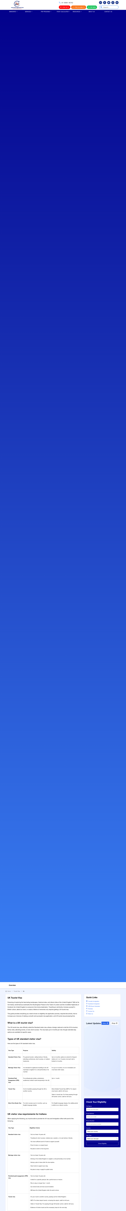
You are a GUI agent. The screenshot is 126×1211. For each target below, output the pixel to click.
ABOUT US (92, 11)
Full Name (89, 1106)
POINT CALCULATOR (63, 11)
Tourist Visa (17, 991)
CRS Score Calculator (94, 1006)
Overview (12, 985)
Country (88, 1128)
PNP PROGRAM (45, 11)
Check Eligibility (102, 1143)
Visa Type (99, 505)
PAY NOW (93, 7)
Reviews (90, 1009)
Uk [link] (23, 991)
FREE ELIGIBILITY (79, 7)
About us (90, 1014)
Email (98, 491)
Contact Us (91, 1011)
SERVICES (28, 11)
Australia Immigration (94, 1004)
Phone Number (79, 498)
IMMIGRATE (12, 11)
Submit (96, 512)
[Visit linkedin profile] (117, 2)
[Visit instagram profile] (112, 2)
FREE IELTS (65, 7)
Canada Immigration (93, 1001)
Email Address (90, 1113)
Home (9, 991)
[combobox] (85, 507)
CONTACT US (108, 11)
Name (76, 491)
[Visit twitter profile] (108, 2)
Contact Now (13, 521)
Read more (110, 1041)
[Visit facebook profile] (104, 2)
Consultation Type (79, 505)
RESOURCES (76, 11)
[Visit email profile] (100, 2)
